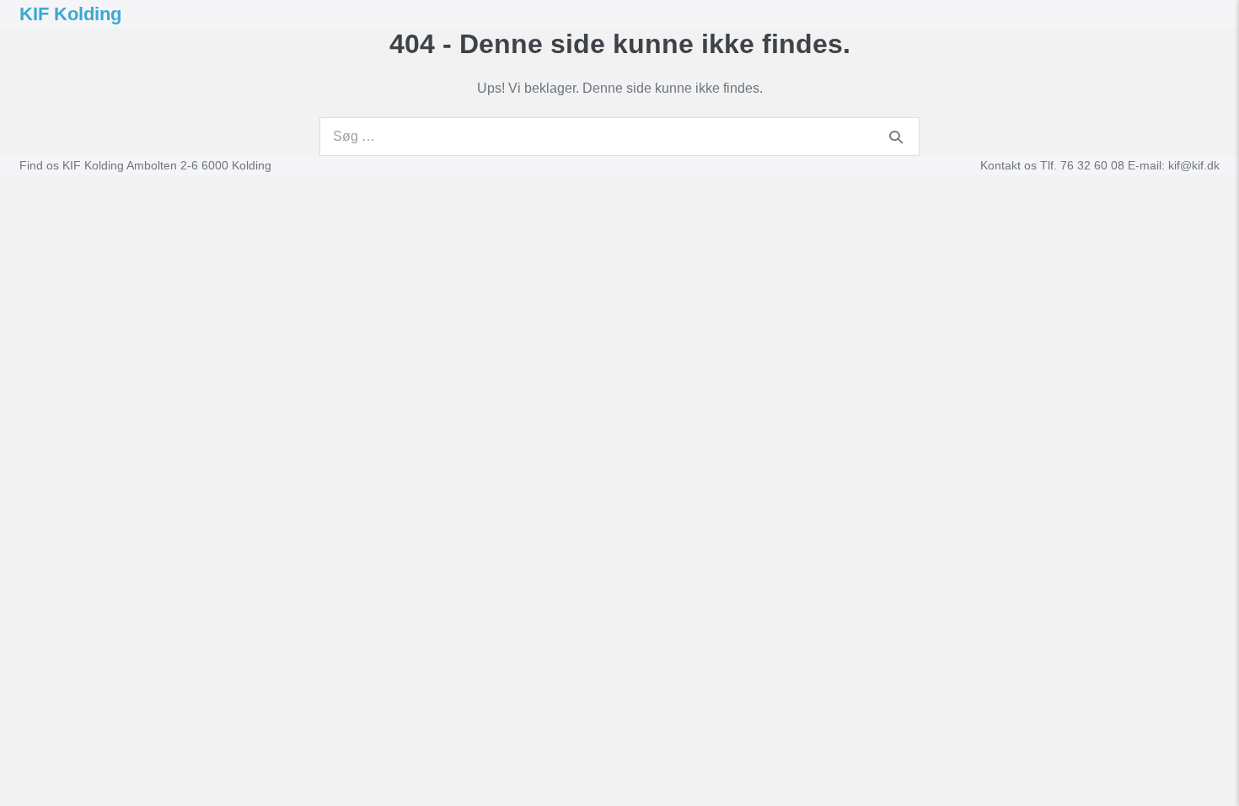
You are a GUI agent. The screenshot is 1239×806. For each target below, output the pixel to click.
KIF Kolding (70, 13)
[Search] (896, 136)
